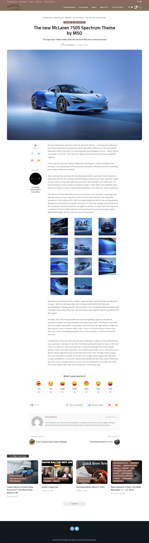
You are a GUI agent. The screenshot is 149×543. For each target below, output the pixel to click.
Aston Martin (49, 478)
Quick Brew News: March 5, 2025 (90, 487)
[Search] (140, 7)
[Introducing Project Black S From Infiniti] (35, 179)
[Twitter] (140, 2)
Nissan (116, 473)
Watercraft (118, 481)
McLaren (68, 22)
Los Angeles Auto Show (122, 471)
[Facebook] (138, 2)
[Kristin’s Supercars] (57, 472)
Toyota (117, 478)
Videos (56, 481)
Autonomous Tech (121, 463)
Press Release (79, 22)
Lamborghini (62, 478)
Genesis (116, 468)
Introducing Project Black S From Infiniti (35, 189)
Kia (132, 468)
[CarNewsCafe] (14, 7)
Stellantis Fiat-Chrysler (123, 476)
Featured (117, 465)
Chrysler (134, 463)
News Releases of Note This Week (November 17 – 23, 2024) (126, 488)
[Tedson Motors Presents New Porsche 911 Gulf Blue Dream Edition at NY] (22, 472)
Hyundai (125, 468)
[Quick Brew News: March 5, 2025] (91, 472)
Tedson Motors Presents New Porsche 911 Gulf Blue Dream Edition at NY (20, 489)
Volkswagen (127, 478)
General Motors (130, 465)
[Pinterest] (32, 160)
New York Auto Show (17, 478)
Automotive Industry (87, 478)
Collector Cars (16, 476)
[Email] (39, 160)
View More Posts (110, 417)
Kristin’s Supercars (50, 487)
